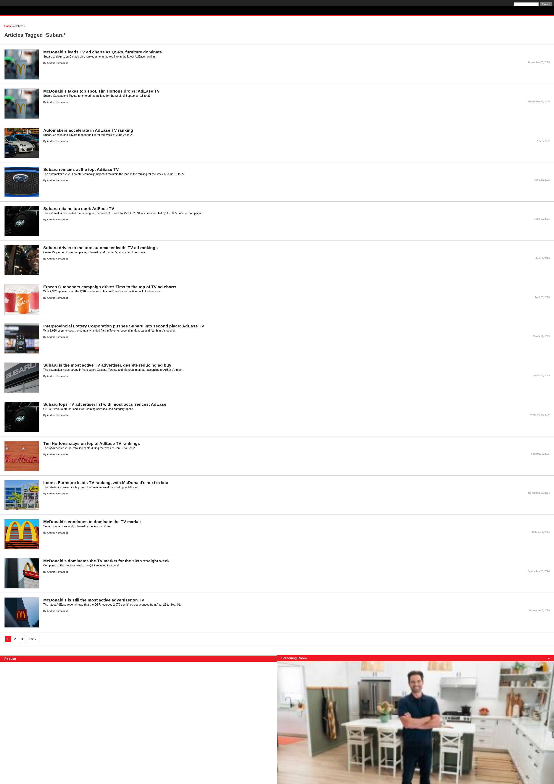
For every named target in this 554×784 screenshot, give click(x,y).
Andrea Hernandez (57, 63)
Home (8, 26)
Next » (33, 639)
